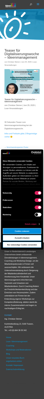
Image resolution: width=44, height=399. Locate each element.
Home (8, 337)
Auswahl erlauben (22, 238)
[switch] (38, 200)
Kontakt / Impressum (14, 365)
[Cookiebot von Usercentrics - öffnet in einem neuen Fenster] (31, 152)
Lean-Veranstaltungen (13, 108)
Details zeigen (30, 224)
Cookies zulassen (22, 231)
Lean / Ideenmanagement (16, 341)
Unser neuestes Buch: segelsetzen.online (21, 390)
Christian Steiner (14, 62)
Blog (8, 354)
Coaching (10, 346)
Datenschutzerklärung (15, 369)
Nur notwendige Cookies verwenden (22, 245)
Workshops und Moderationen (18, 350)
